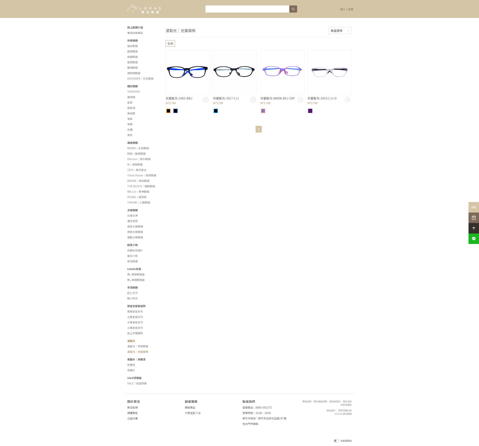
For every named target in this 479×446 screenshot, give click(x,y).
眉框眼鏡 (132, 51)
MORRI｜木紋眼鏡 (138, 148)
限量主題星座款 (136, 306)
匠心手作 (132, 293)
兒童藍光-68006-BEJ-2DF (277, 98)
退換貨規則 (335, 401)
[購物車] (474, 218)
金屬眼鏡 (132, 57)
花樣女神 (132, 215)
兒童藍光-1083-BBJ (179, 98)
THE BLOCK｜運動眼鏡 (141, 186)
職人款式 (132, 298)
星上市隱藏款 (135, 333)
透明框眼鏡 (133, 73)
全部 (170, 43)
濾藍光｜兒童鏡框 (137, 352)
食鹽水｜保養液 (136, 359)
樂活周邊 (132, 261)
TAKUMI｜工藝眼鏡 (138, 202)
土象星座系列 (135, 317)
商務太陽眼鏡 (135, 232)
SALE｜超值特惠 (137, 383)
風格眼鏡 (132, 143)
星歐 (129, 102)
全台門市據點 (250, 424)
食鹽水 (131, 370)
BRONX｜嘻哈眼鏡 (138, 181)
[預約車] (474, 207)
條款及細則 (346, 404)
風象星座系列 (135, 311)
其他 (129, 135)
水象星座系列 (135, 322)
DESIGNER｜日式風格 (140, 78)
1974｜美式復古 (136, 170)
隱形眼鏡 (132, 86)
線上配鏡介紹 (135, 27)
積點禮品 (190, 407)
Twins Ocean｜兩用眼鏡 (141, 175)
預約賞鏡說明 (320, 401)
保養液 (131, 365)
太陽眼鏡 (132, 210)
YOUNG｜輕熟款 (137, 197)
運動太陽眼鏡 (135, 237)
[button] (474, 238)
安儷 (129, 129)
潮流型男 (132, 221)
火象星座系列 (135, 328)
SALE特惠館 (134, 378)
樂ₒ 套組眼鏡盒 (136, 280)
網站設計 (331, 410)
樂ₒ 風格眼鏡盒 (136, 274)
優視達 (131, 97)
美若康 (131, 113)
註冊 (350, 9)
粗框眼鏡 (132, 62)
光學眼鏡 (132, 40)
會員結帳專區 (135, 33)
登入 (342, 9)
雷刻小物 (132, 256)
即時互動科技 (345, 410)
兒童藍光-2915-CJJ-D (322, 98)
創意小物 (132, 245)
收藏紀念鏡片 (135, 250)
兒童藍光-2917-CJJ (226, 98)
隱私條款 (347, 401)
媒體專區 (132, 413)
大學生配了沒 (193, 413)
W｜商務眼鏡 (135, 164)
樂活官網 (132, 407)
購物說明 (306, 401)
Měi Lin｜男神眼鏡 (138, 191)
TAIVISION (133, 91)
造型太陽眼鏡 (135, 226)
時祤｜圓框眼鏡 (136, 153)
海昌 (129, 119)
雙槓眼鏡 (132, 67)
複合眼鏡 (132, 46)
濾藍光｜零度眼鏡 (137, 346)
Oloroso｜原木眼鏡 (138, 159)
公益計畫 (132, 418)
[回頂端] (474, 228)
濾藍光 (131, 341)
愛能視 (131, 108)
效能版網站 (346, 440)
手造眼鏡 (132, 287)
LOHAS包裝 (134, 269)
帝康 (129, 124)
